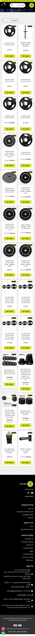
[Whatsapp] (3, 633)
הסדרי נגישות (28, 618)
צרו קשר (30, 509)
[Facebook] (32, 493)
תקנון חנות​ (11, 620)
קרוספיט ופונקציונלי (27, 542)
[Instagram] (28, 493)
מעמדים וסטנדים (28, 554)
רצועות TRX (29, 560)
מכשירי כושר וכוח (27, 557)
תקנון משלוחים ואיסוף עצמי (24, 512)
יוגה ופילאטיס (29, 539)
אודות (31, 526)
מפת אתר (30, 518)
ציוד (32, 545)
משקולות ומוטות (28, 548)
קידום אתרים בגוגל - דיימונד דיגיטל (17, 632)
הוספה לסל (25, 56)
